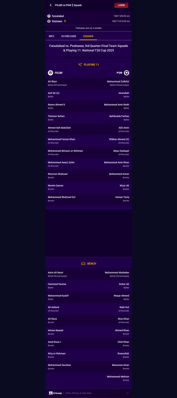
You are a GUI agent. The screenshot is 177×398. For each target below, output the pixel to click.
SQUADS (88, 36)
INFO (51, 36)
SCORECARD (68, 36)
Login (121, 5)
